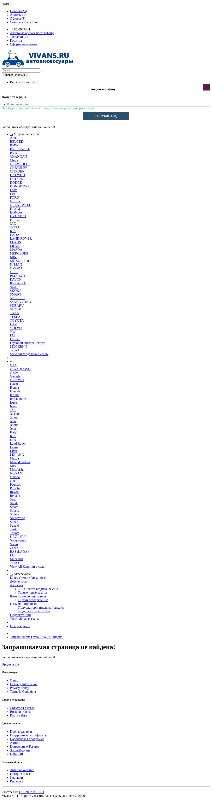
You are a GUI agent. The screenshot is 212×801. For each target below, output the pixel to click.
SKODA (16, 290)
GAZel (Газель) (20, 369)
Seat (13, 499)
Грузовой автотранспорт (27, 343)
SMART (15, 294)
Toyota (14, 533)
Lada (13, 440)
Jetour (14, 425)
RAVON (16, 279)
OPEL (14, 272)
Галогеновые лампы (32, 592)
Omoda (15, 477)
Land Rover (18, 443)
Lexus (14, 447)
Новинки (16, 754)
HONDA (16, 212)
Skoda (14, 503)
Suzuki (14, 525)
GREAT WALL (20, 205)
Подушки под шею (23, 604)
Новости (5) (18, 11)
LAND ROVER (21, 238)
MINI (13, 257)
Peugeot (15, 484)
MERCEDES (19, 253)
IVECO (15, 220)
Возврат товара (20, 711)
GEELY (15, 201)
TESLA (15, 316)
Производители (21, 731)
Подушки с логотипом (34, 611)
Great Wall (17, 380)
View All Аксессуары (25, 618)
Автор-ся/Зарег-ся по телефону (32, 33)
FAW (13, 190)
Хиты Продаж (20, 750)
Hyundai (15, 391)
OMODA (16, 268)
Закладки (16, 777)
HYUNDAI (18, 216)
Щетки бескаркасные (33, 600)
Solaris (14, 510)
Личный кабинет (22, 770)
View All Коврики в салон (28, 566)
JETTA (15, 227)
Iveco (13, 406)
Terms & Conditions (23, 691)
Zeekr (14, 548)
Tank (13, 529)
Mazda (14, 458)
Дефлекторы (19, 581)
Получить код (106, 116)
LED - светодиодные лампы (38, 589)
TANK (14, 313)
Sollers (14, 514)
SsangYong (17, 518)
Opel (13, 481)
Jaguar (14, 417)
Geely (14, 372)
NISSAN (16, 264)
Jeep (13, 421)
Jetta (13, 428)
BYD (13, 152)
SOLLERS (17, 298)
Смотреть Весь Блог (24, 22)
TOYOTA (17, 320)
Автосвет (16, 585)
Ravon (14, 492)
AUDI (14, 138)
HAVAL (15, 208)
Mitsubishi (17, 469)
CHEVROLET (20, 164)
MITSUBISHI (19, 261)
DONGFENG (19, 186)
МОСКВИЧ (18, 346)
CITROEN (17, 171)
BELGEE (16, 141)
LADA (14, 234)
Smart (14, 507)
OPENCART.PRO (31, 792)
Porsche (15, 488)
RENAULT (18, 283)
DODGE (16, 182)
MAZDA (16, 249)
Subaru (14, 522)
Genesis (15, 376)
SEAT (14, 287)
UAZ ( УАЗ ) (18, 536)
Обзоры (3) (17, 18)
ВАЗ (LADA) (19, 551)
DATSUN (16, 179)
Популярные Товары (24, 746)
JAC (13, 223)
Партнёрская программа (27, 739)
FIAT (13, 193)
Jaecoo (14, 413)
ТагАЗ (14, 350)
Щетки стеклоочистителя (28, 596)
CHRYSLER (19, 167)
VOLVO (16, 328)
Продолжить (10, 664)
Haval (14, 384)
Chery (14, 160)
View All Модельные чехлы (29, 354)
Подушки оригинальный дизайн (41, 607)
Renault (15, 495)
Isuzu (13, 402)
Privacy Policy (19, 688)
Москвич (16, 559)
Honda (14, 387)
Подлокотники (20, 615)
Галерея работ (20, 626)
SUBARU (17, 305)
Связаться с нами (22, 708)
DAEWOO (17, 175)
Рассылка (16, 781)
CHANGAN (18, 156)
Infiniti (14, 395)
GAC (13, 365)
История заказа (20, 774)
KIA (13, 231)
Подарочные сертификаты (28, 735)
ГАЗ (13, 335)
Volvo (14, 544)
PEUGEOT (17, 275)
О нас (14, 680)
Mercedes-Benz (20, 462)
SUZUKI (16, 309)
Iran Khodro (18, 398)
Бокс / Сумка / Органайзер (28, 577)
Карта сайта (18, 715)
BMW (14, 145)
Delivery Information (23, 684)
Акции (15, 742)
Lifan (13, 451)
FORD (14, 197)
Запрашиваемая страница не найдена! (36, 637)
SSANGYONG (20, 302)
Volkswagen (18, 540)
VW (13, 331)
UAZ (13, 324)
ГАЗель (15, 339)
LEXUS (15, 242)
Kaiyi (13, 432)
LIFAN (15, 246)
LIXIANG (17, 454)
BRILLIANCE (20, 149)
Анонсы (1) (18, 15)
